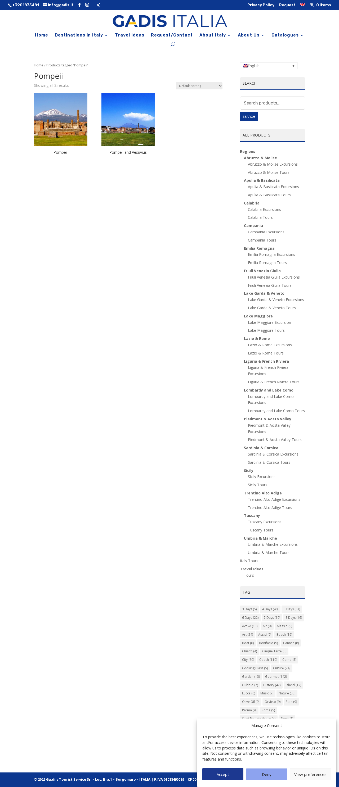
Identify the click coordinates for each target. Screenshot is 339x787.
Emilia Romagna (259, 248)
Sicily (248, 470)
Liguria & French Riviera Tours (274, 381)
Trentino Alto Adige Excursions (274, 499)
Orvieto (272, 701)
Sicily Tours (257, 484)
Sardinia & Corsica (261, 447)
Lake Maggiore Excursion (269, 322)
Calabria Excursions (264, 209)
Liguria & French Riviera (266, 361)
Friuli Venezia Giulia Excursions (274, 277)
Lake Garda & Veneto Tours (272, 307)
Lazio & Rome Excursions (270, 344)
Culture (281, 668)
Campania (253, 225)
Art (247, 634)
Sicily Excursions (261, 476)
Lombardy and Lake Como (268, 390)
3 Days (249, 609)
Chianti (249, 651)
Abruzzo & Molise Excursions (273, 164)
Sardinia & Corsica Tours (269, 462)
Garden (251, 676)
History (271, 685)
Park (291, 701)
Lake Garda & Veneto (264, 293)
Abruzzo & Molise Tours (268, 172)
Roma (268, 710)
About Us (249, 35)
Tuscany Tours (260, 530)
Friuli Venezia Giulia (262, 270)
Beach (284, 634)
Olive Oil (250, 701)
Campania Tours (262, 240)
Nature (287, 693)
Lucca (248, 693)
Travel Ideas (129, 35)
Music (266, 693)
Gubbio (250, 685)
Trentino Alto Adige (263, 492)
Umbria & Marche (260, 538)
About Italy (212, 35)
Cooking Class (255, 668)
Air (267, 626)
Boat (248, 643)
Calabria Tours (260, 217)
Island (293, 685)
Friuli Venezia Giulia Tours (270, 285)
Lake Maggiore (258, 316)
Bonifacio (268, 643)
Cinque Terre (274, 651)
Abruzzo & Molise (260, 157)
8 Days (294, 617)
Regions (247, 151)
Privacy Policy (260, 5)
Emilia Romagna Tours (267, 262)
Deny (266, 774)
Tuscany (252, 515)
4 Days (270, 609)
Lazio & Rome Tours (266, 353)
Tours (249, 575)
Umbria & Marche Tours (268, 552)
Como (289, 659)
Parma (249, 710)
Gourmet (276, 676)
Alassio (284, 626)
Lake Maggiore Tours (266, 330)
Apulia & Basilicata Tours (269, 194)
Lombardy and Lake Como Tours (276, 410)
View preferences (310, 774)
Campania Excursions (266, 231)
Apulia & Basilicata (262, 180)
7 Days (272, 617)
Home (41, 35)
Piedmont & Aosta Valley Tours (275, 439)
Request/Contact (172, 35)
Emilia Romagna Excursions (271, 254)
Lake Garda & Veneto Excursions (276, 299)
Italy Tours (249, 560)
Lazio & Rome (257, 338)
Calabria (252, 203)
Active (249, 626)
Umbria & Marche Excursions (273, 544)
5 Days (292, 609)
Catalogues (285, 35)
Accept (223, 774)
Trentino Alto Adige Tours (270, 507)
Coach (268, 659)
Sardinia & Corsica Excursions (273, 454)
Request (287, 5)
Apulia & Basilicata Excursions (273, 186)
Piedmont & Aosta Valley (267, 418)
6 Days (250, 617)
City (248, 659)
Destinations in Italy (79, 35)
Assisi (264, 634)
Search (249, 117)
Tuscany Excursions (265, 521)
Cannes (291, 643)
